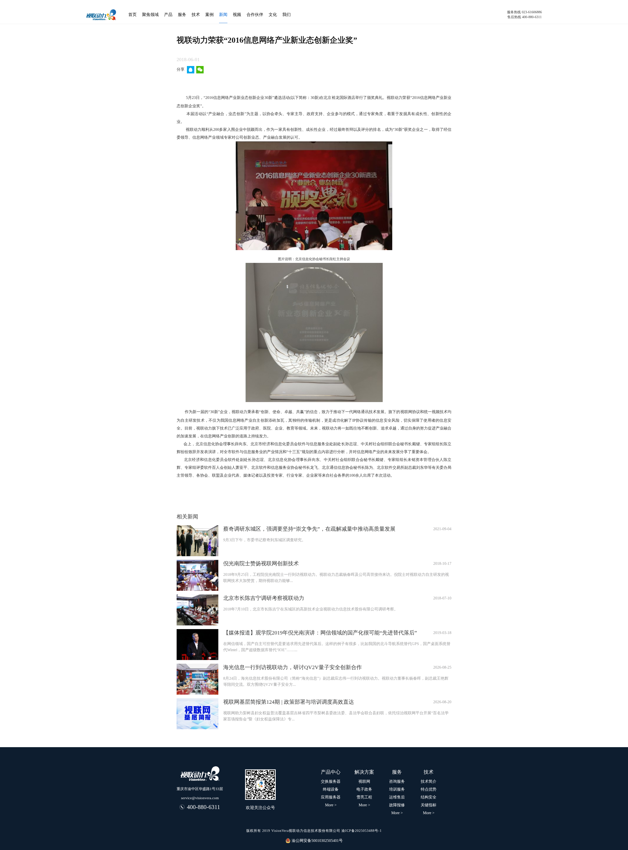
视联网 (364, 781)
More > (428, 813)
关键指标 (428, 805)
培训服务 (397, 789)
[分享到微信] (200, 70)
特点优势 (428, 789)
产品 (168, 14)
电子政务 (364, 789)
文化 (273, 14)
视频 (237, 14)
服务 (182, 14)
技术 (196, 14)
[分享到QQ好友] (191, 70)
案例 (209, 14)
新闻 (223, 14)
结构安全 (428, 797)
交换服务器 (330, 781)
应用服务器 (330, 797)
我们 (286, 14)
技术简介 (428, 781)
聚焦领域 (150, 14)
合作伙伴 (255, 14)
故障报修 (397, 805)
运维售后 (397, 797)
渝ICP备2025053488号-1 (361, 831)
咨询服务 (397, 781)
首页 (132, 14)
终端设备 (331, 789)
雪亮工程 (364, 797)
